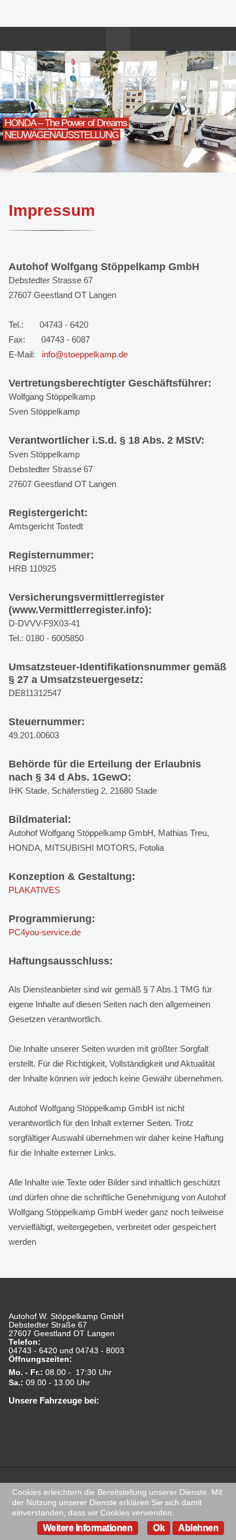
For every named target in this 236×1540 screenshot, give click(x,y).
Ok (158, 1528)
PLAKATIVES (34, 890)
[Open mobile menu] (118, 39)
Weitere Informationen (88, 1528)
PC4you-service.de (45, 932)
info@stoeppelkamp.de (85, 354)
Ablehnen (198, 1528)
